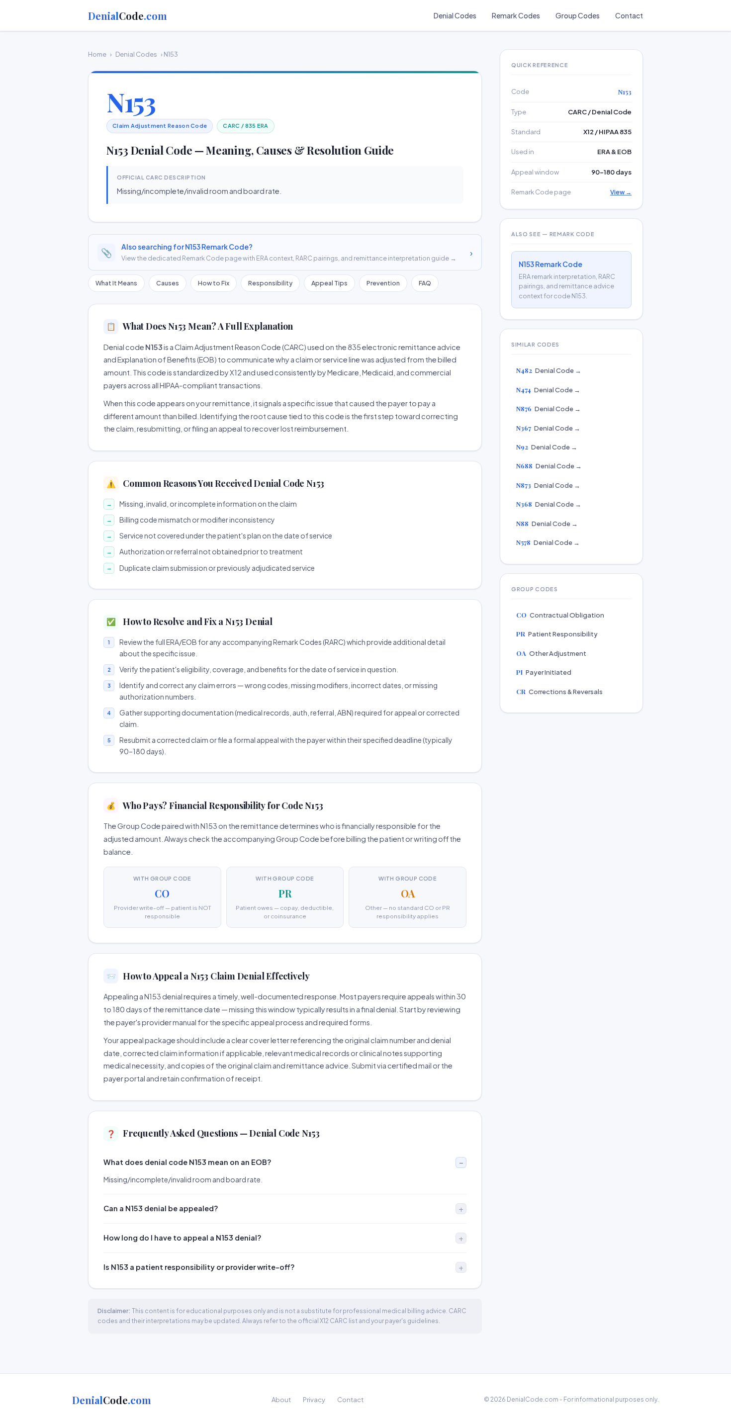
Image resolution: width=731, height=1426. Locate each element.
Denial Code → (548, 370)
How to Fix (213, 283)
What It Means (116, 283)
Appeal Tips (329, 283)
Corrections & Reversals (559, 691)
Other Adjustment (551, 653)
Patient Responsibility (557, 633)
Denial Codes (455, 15)
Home (97, 54)
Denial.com (127, 15)
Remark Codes (516, 15)
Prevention (383, 283)
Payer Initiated (543, 672)
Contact (629, 15)
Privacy (314, 1400)
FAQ (425, 283)
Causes (167, 283)
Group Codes (577, 15)
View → (621, 192)
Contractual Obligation (560, 615)
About (281, 1400)
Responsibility (270, 283)
